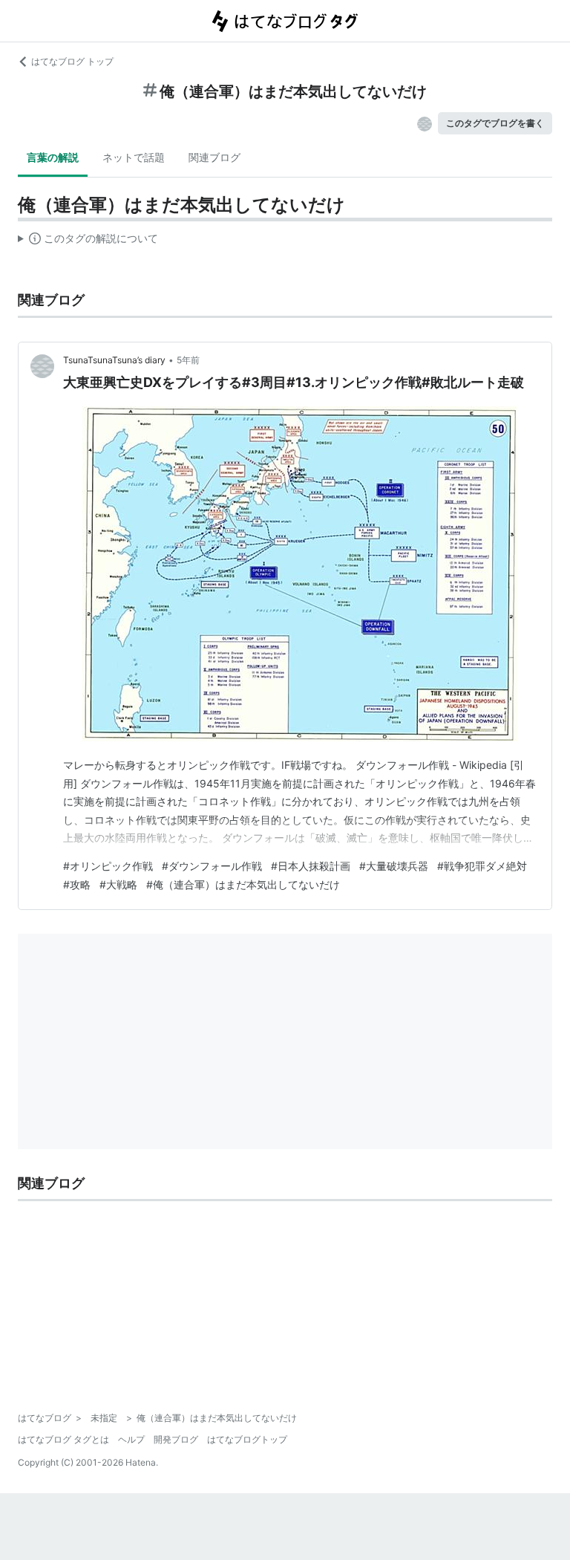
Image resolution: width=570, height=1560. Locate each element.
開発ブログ (176, 1439)
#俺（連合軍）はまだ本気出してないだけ (243, 884)
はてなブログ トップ (72, 61)
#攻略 (77, 884)
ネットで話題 (133, 157)
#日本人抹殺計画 (310, 865)
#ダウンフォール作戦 (212, 865)
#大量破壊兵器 (393, 865)
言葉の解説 (53, 157)
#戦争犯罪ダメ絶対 (482, 865)
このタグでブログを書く (495, 123)
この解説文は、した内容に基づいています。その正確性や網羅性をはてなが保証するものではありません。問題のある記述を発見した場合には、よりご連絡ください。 (88, 241)
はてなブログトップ (247, 1439)
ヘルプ (131, 1439)
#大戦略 (118, 884)
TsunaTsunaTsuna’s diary (114, 359)
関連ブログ (214, 157)
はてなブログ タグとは (63, 1439)
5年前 (188, 359)
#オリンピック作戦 (108, 865)
